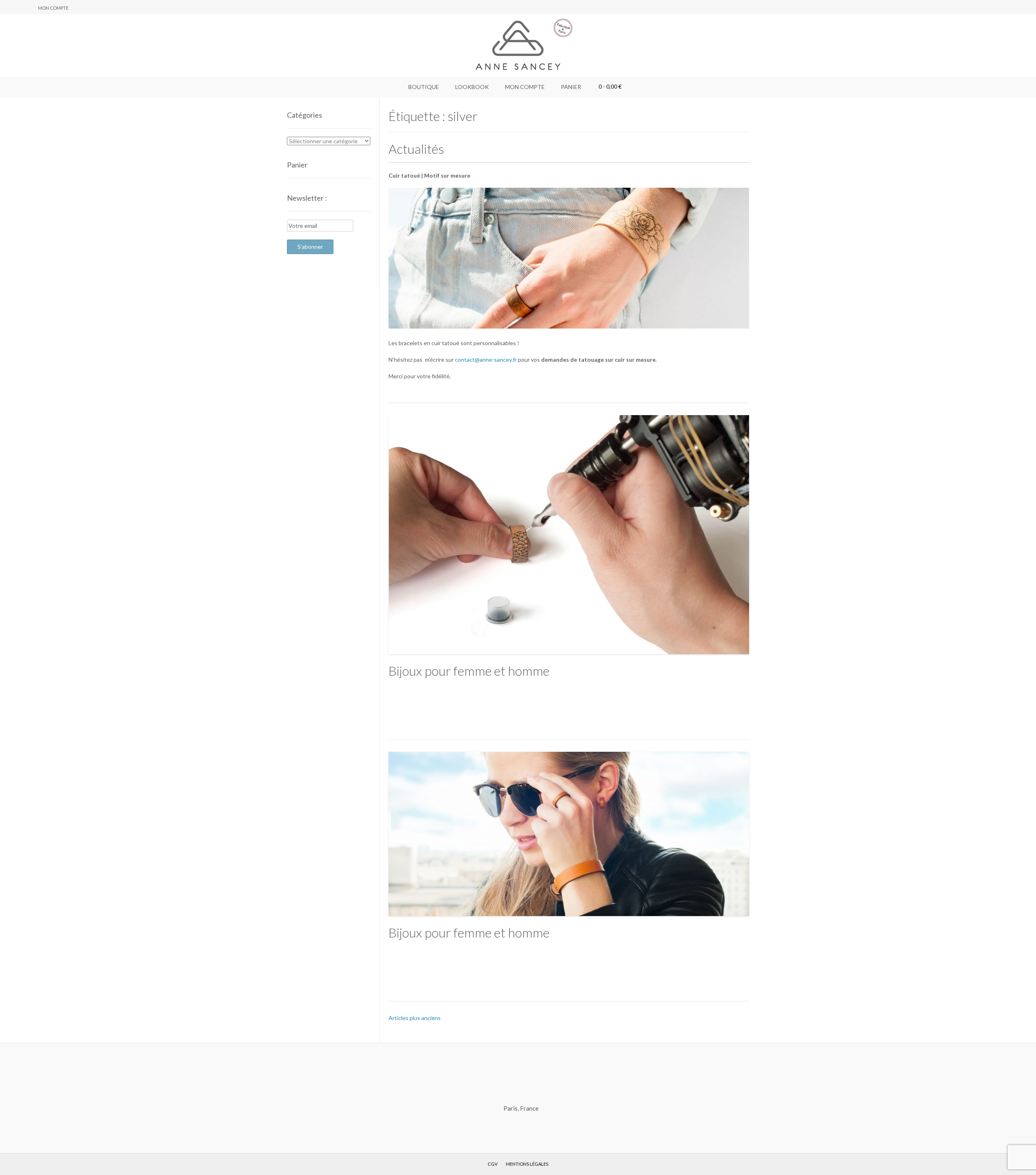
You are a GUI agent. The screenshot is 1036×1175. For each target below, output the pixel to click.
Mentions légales (527, 1164)
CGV (492, 1164)
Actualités (416, 149)
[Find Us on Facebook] (18, 7)
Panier (571, 86)
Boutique (423, 86)
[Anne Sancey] (518, 45)
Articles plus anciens (414, 1017)
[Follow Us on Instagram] (27, 7)
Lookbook (472, 86)
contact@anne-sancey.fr (486, 359)
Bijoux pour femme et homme (469, 671)
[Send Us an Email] (8, 7)
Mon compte (53, 8)
